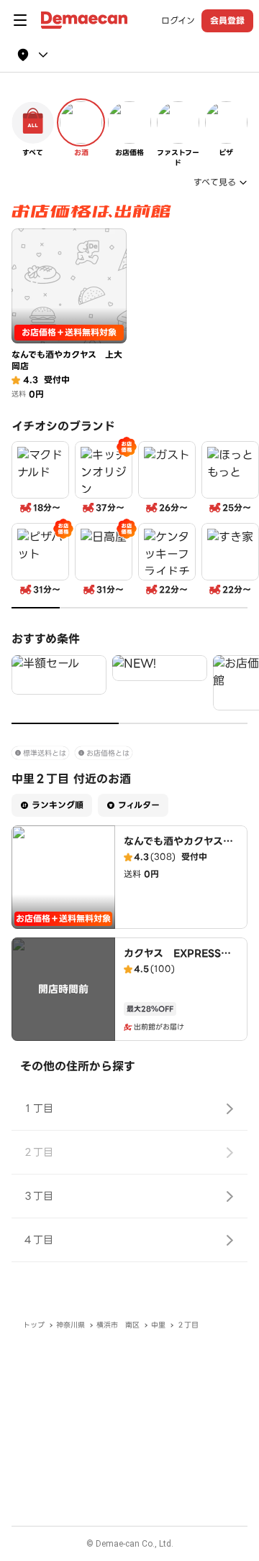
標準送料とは (44, 753)
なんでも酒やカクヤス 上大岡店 (178, 848)
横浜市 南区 (118, 1325)
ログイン (178, 21)
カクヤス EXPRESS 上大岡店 (177, 960)
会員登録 (227, 20)
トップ (34, 1325)
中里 (158, 1325)
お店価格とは (108, 753)
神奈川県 (70, 1325)
